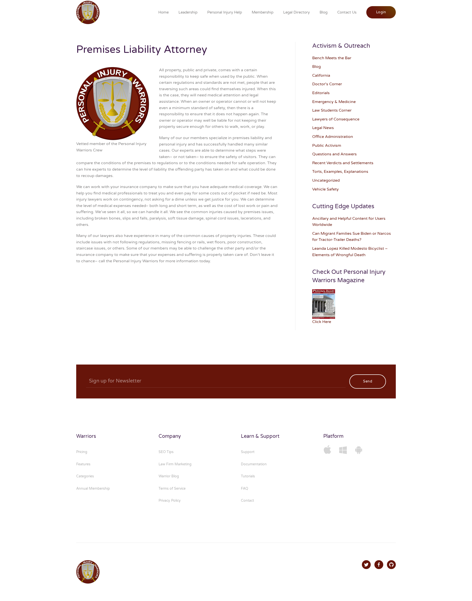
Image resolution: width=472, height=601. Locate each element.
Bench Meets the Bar (331, 58)
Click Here (321, 321)
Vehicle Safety (325, 189)
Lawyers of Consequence (335, 119)
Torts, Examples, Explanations (340, 171)
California (321, 75)
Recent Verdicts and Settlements (342, 163)
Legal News (323, 127)
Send (367, 381)
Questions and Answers (334, 154)
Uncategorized (326, 180)
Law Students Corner (332, 110)
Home (163, 12)
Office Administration (332, 136)
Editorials (321, 92)
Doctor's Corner (327, 84)
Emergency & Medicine (334, 101)
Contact (247, 500)
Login (381, 12)
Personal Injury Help (224, 12)
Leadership (187, 12)
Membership (262, 12)
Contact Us (346, 12)
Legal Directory (296, 12)
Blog (323, 12)
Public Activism (326, 145)
